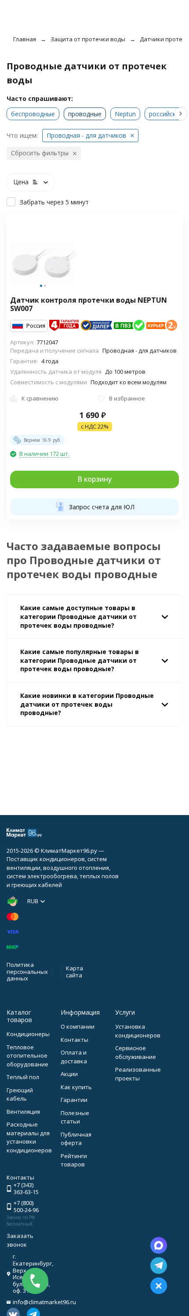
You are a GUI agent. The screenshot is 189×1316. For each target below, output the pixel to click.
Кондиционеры (28, 1034)
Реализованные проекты (138, 1074)
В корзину (94, 479)
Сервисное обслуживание (135, 1052)
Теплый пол (23, 1077)
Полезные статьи (75, 1117)
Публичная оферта (76, 1138)
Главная (24, 39)
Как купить (76, 1087)
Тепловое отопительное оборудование (27, 1055)
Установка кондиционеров (137, 1031)
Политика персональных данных (27, 971)
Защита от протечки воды (88, 39)
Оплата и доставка (74, 1056)
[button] (180, 113)
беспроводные (33, 114)
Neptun (125, 114)
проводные (85, 114)
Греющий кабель (20, 1094)
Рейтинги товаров (74, 1160)
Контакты (74, 1040)
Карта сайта (74, 971)
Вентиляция (23, 1112)
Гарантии (74, 1100)
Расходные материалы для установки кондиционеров (29, 1137)
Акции (69, 1074)
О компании (77, 1026)
